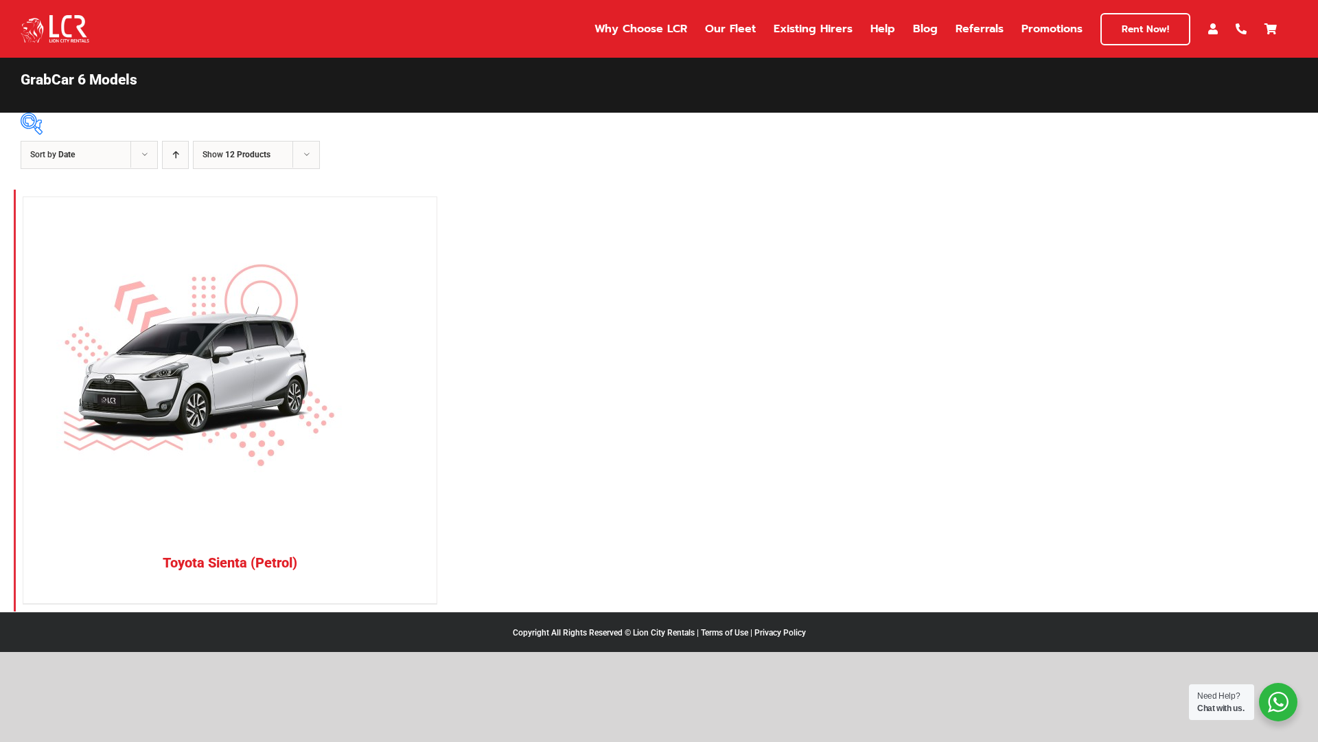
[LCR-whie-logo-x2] (55, 20)
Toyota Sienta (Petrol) (230, 562)
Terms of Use (724, 633)
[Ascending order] (175, 155)
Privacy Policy (780, 633)
